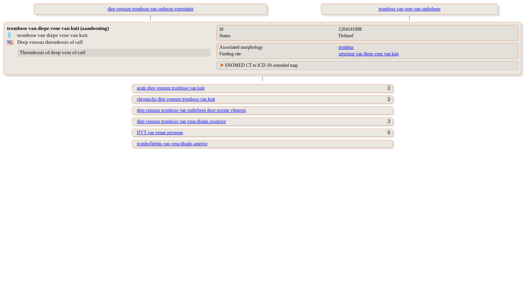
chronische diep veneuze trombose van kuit (176, 99)
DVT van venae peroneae (160, 132)
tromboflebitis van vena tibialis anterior (172, 143)
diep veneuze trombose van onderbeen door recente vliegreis (191, 110)
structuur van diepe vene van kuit (369, 53)
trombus (346, 47)
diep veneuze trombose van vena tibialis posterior (181, 121)
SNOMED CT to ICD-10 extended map (261, 65)
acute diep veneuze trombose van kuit (170, 88)
